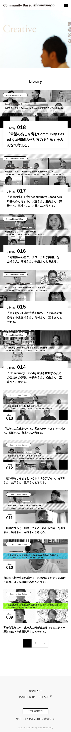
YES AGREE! (35, 711)
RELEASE (43, 697)
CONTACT (35, 691)
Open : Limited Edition (15, 95)
